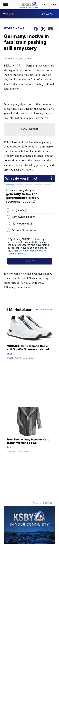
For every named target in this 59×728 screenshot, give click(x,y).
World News (14, 28)
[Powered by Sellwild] (47, 503)
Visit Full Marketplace (41, 309)
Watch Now (49, 5)
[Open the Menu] (5, 5)
